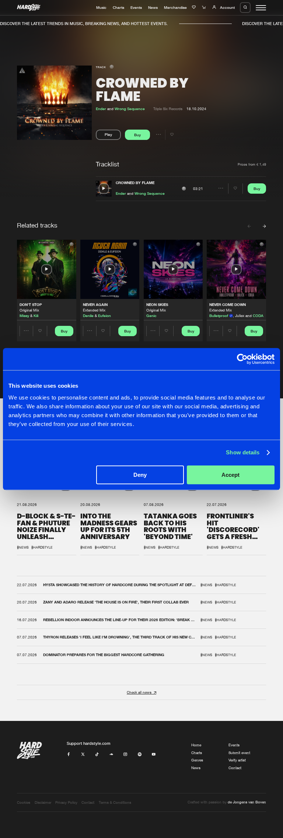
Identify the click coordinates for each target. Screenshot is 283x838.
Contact (234, 768)
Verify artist (237, 760)
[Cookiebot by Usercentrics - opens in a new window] (242, 359)
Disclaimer (43, 802)
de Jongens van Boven (247, 802)
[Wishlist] (194, 7)
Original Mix (29, 310)
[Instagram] (125, 755)
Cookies (23, 802)
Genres (197, 760)
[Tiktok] (97, 755)
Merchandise (175, 7)
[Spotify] (140, 755)
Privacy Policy (66, 802)
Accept (230, 475)
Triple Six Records (167, 109)
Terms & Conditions (115, 802)
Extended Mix (94, 310)
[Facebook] (68, 755)
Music (101, 7)
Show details (242, 452)
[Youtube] (154, 755)
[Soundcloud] (111, 755)
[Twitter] (83, 755)
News (153, 7)
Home (196, 745)
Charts (118, 7)
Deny (140, 475)
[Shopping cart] (204, 7)
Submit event (239, 753)
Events (136, 7)
